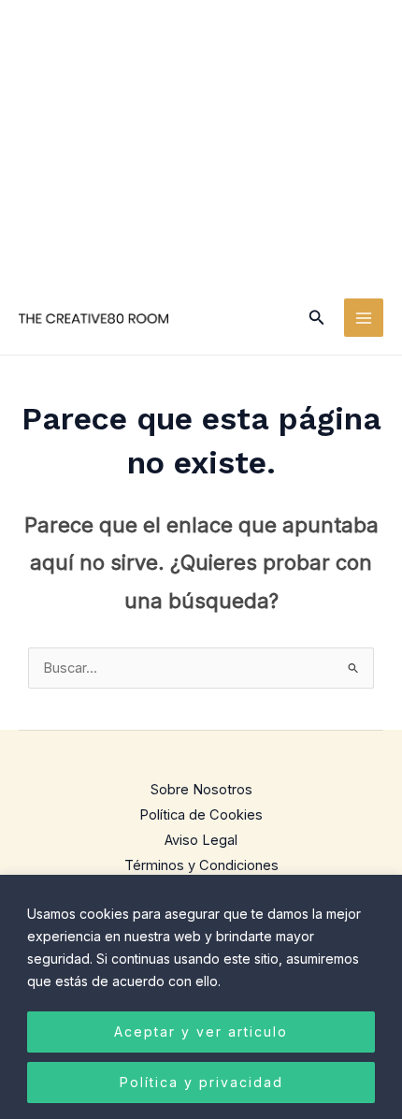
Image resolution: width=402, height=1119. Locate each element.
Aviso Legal (201, 840)
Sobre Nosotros (201, 789)
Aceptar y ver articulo (201, 1031)
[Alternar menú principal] (363, 318)
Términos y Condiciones (201, 865)
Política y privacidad (201, 1082)
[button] (317, 317)
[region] (201, 997)
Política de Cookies (201, 815)
